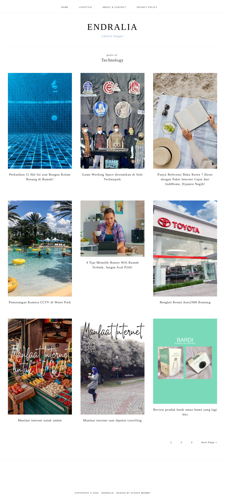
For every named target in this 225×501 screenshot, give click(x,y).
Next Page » (209, 444)
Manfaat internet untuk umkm (40, 420)
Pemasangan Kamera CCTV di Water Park (40, 302)
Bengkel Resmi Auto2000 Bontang (185, 302)
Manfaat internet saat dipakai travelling (112, 420)
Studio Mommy (140, 493)
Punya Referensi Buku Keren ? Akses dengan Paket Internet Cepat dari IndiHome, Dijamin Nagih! (185, 179)
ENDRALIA (112, 27)
